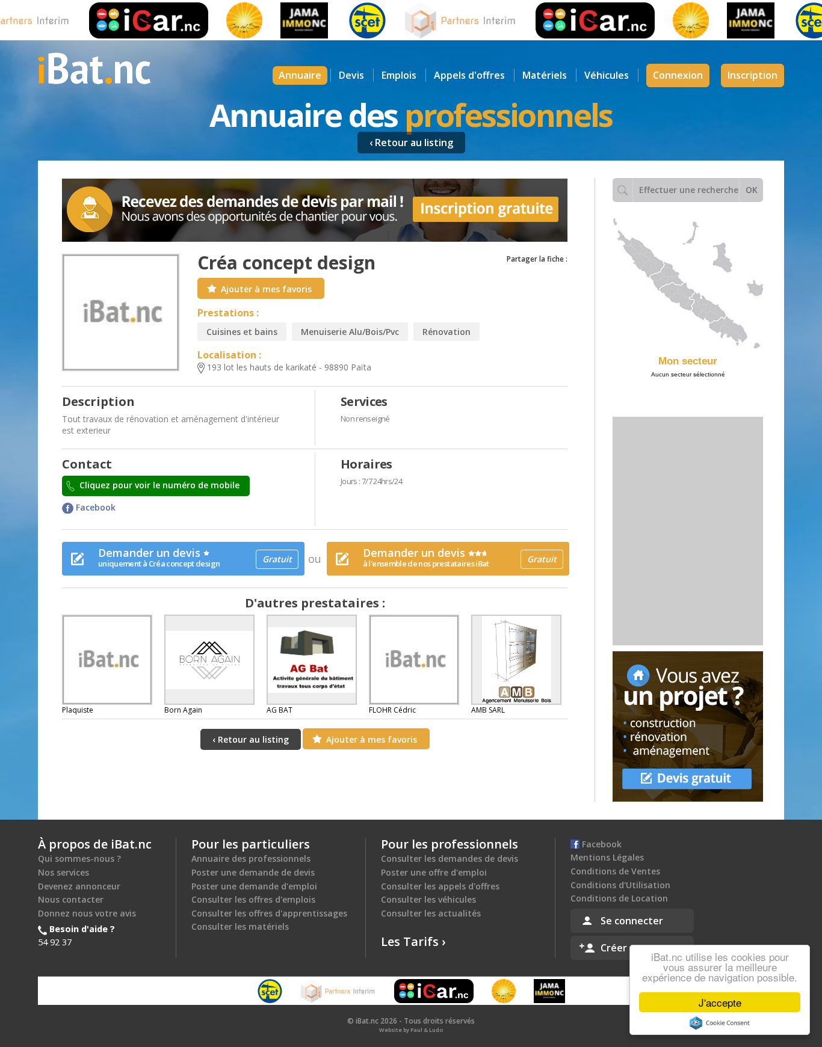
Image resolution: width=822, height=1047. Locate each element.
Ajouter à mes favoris (266, 289)
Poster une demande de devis (253, 872)
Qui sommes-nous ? (79, 858)
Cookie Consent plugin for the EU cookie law (720, 1023)
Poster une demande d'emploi (254, 886)
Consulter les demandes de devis (449, 858)
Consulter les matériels (240, 926)
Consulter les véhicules (428, 899)
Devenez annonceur (79, 886)
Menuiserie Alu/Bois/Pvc (350, 331)
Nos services (63, 872)
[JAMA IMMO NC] (287, 20)
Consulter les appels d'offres (440, 886)
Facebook (94, 507)
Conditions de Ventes (615, 871)
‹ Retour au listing (411, 142)
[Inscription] (314, 210)
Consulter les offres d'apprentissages (269, 913)
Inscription (752, 75)
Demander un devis (195, 557)
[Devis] (688, 726)
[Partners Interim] (443, 20)
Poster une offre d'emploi (434, 872)
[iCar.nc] (131, 20)
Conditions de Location (619, 898)
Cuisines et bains (241, 331)
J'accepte (720, 1002)
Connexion (678, 75)
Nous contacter (71, 899)
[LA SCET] (349, 20)
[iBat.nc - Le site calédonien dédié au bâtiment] (94, 67)
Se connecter (632, 920)
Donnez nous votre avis (87, 913)
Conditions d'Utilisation (620, 885)
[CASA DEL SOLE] (227, 20)
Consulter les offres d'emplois (253, 899)
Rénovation (446, 331)
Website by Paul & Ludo (411, 1030)
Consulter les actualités (431, 913)
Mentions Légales (607, 857)
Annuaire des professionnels (251, 858)
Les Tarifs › (413, 941)
